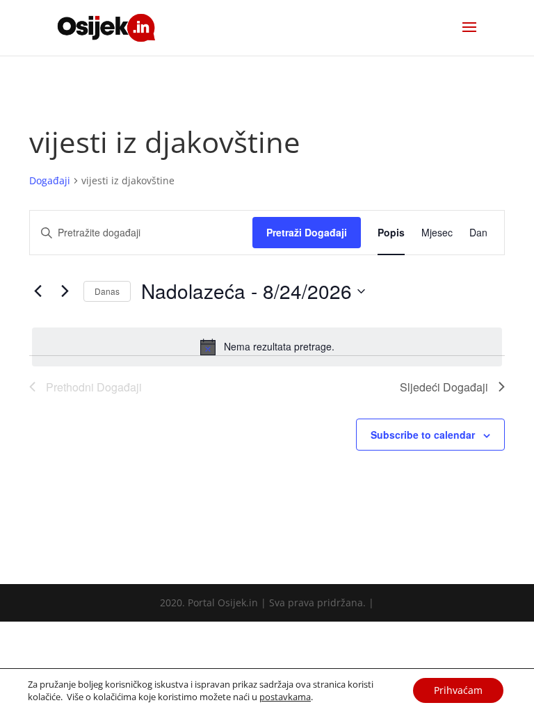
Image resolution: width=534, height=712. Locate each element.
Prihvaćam (458, 690)
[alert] (267, 346)
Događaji (49, 180)
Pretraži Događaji (306, 232)
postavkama (285, 696)
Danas (107, 291)
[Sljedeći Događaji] (64, 291)
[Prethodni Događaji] (37, 291)
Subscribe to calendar (423, 435)
